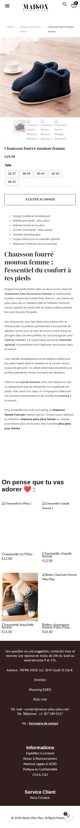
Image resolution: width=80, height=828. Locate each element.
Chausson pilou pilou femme (30, 29)
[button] (7, 5)
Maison (10, 27)
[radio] (11, 174)
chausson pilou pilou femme (38, 419)
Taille (8, 165)
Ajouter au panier (40, 199)
